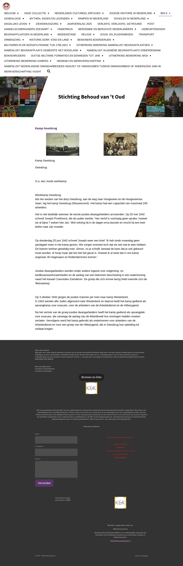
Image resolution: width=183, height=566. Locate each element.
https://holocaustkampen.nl (120, 541)
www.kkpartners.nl (120, 457)
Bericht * (38, 459)
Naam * (37, 434)
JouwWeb (145, 555)
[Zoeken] (49, 71)
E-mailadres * (39, 446)
